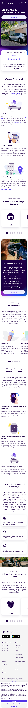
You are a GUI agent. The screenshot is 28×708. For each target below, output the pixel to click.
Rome (15, 93)
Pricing (17, 664)
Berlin (19, 93)
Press (3, 667)
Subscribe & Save (19, 667)
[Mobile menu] (25, 3)
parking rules (15, 681)
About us (4, 664)
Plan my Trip (5, 653)
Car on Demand (19, 657)
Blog (3, 670)
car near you (18, 122)
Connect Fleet (18, 654)
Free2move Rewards (20, 670)
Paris (11, 93)
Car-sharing (5, 645)
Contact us (4, 672)
